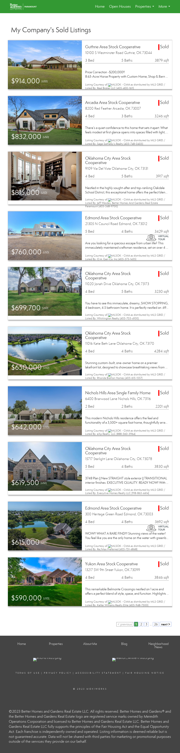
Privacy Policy (58, 673)
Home (100, 6)
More (165, 8)
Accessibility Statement (98, 673)
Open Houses (120, 6)
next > (165, 624)
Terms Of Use (28, 673)
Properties (145, 8)
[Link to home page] (25, 6)
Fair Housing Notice (144, 673)
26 (156, 624)
